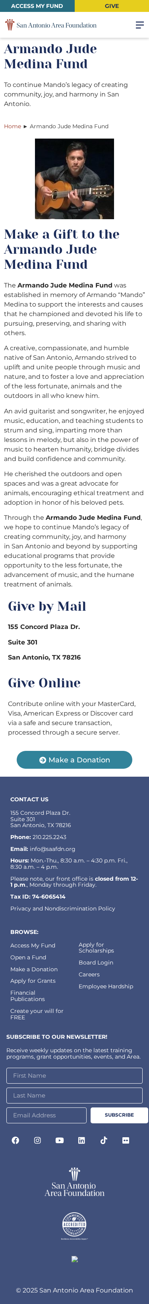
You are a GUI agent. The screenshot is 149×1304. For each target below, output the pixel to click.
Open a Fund (28, 957)
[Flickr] (126, 1140)
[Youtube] (59, 1140)
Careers (89, 974)
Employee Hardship (106, 986)
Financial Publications (27, 995)
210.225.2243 (49, 837)
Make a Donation (34, 969)
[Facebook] (15, 1140)
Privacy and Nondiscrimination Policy (62, 908)
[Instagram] (38, 1140)
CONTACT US (29, 799)
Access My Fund (32, 945)
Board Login (96, 962)
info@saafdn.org (52, 849)
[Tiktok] (104, 1140)
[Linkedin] (82, 1140)
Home (12, 126)
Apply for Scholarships (96, 947)
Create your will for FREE (37, 1013)
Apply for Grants (33, 980)
